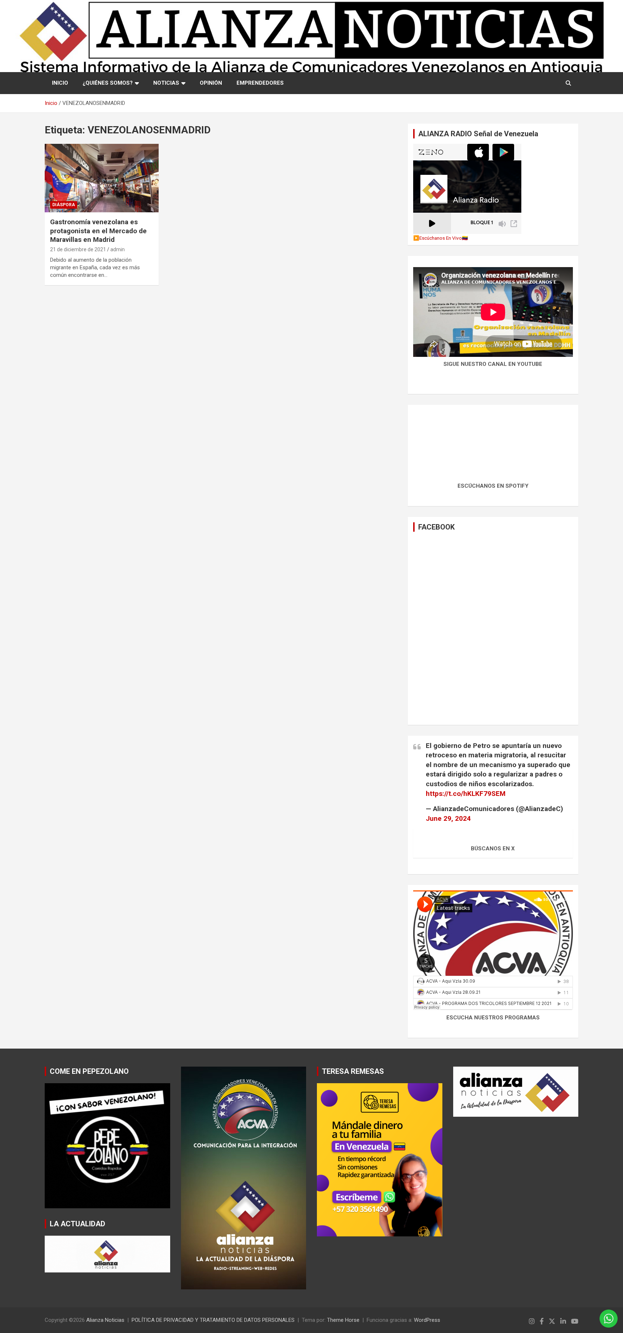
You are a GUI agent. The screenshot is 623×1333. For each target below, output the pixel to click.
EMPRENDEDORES (260, 83)
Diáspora (63, 204)
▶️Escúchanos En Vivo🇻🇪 (440, 238)
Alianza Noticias (105, 1320)
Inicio (60, 83)
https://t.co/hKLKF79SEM (465, 793)
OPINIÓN (211, 83)
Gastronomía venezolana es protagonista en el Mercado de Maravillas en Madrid (98, 231)
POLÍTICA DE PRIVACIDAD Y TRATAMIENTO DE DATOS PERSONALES (213, 1320)
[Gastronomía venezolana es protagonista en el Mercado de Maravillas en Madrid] (101, 178)
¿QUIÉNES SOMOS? (108, 83)
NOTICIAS (166, 83)
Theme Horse (343, 1320)
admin (117, 249)
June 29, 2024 (448, 818)
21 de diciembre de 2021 (78, 249)
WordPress (427, 1320)
